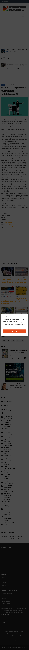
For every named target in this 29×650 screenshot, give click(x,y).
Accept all (14, 331)
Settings (15, 327)
